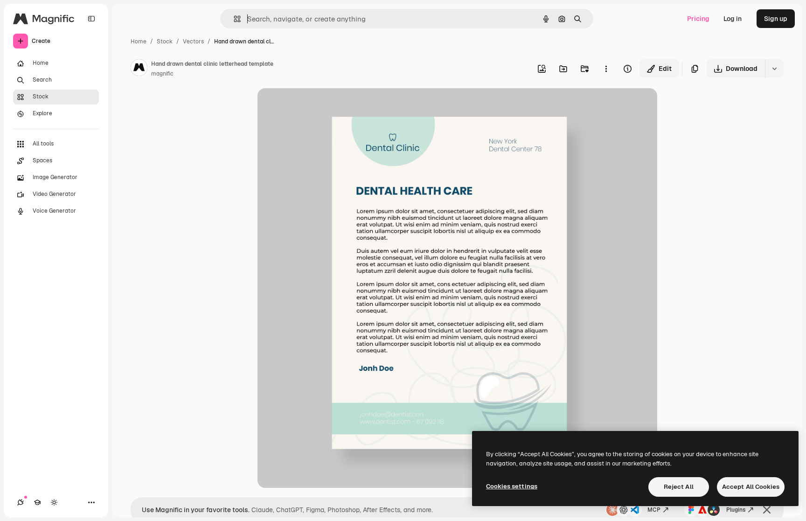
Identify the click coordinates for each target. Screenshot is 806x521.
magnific (162, 73)
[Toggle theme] (54, 502)
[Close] (766, 509)
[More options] (606, 68)
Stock (165, 41)
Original (317, 106)
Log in (732, 18)
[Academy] (37, 502)
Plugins (735, 510)
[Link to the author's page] (139, 69)
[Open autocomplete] (233, 18)
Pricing (698, 18)
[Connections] (20, 502)
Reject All (679, 487)
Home (138, 41)
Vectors (193, 41)
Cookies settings (511, 486)
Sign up (775, 18)
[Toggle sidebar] (91, 18)
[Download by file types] (774, 68)
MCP (653, 510)
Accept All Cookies (750, 487)
